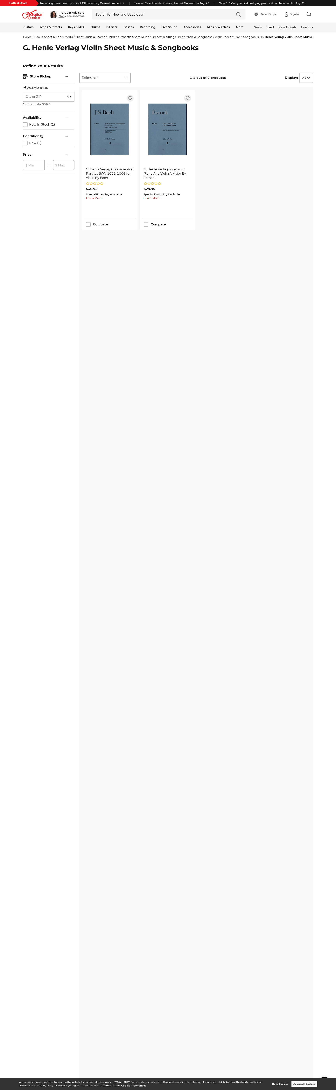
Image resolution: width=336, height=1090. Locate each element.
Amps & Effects (51, 27)
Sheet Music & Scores (90, 37)
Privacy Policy (121, 1081)
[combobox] (105, 78)
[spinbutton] (33, 165)
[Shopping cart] (309, 14)
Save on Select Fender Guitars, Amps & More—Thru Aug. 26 (171, 3)
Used (270, 27)
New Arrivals (287, 27)
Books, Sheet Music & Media (53, 37)
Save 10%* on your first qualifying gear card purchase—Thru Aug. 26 (262, 3)
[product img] (110, 129)
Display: (291, 78)
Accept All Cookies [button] (304, 1084)
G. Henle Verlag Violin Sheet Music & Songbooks (296, 37)
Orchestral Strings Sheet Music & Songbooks (182, 37)
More (239, 27)
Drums (95, 27)
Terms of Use (111, 1085)
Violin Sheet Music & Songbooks (237, 37)
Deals (258, 27)
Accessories (192, 27)
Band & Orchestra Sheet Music (128, 37)
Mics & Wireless (218, 27)
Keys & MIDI (76, 27)
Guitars (28, 27)
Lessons (307, 27)
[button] (67, 14)
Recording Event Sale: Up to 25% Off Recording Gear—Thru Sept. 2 (82, 3)
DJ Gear (111, 27)
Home (27, 37)
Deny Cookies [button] (280, 1084)
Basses (129, 27)
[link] (110, 173)
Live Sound (169, 27)
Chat (61, 16)
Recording (147, 27)
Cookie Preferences (133, 1085)
